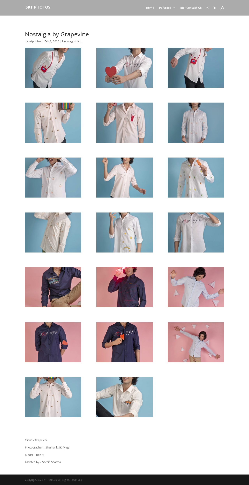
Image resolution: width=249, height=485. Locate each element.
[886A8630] (124, 123)
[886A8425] (196, 68)
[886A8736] (53, 178)
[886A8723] (196, 123)
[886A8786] (124, 397)
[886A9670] (124, 287)
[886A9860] (53, 342)
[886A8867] (53, 123)
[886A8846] (53, 397)
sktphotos (35, 41)
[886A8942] (124, 232)
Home (150, 8)
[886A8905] (124, 178)
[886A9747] (196, 287)
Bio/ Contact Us (191, 8)
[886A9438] (53, 287)
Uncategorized (71, 41)
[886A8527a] (196, 232)
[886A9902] (124, 342)
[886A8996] (53, 232)
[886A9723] (196, 342)
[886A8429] (53, 68)
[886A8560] (196, 178)
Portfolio (165, 8)
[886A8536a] (124, 68)
